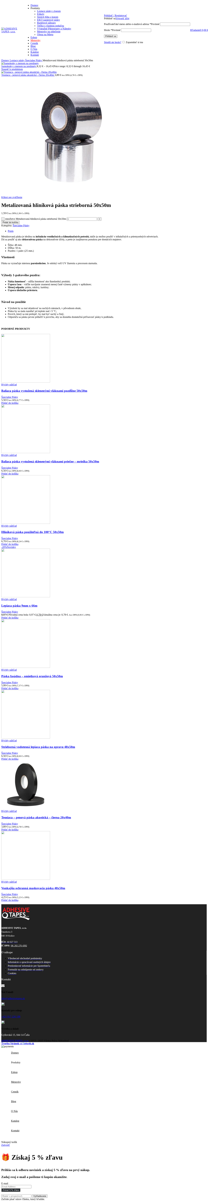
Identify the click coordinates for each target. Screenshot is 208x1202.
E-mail (4, 1183)
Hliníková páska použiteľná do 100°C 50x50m (32, 532)
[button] (9, 403)
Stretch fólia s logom (47, 17)
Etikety (40, 14)
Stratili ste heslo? (112, 42)
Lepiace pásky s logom (49, 11)
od (17, 1043)
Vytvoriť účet (122, 18)
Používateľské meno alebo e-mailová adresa (131, 24)
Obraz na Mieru (45, 34)
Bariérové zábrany (46, 22)
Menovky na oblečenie (48, 31)
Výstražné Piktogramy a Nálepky (54, 28)
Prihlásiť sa (110, 36)
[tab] (107, 231)
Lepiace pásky (17, 60)
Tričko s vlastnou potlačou (50, 25)
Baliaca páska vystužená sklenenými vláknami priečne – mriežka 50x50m (50, 461)
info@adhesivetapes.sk (13, 998)
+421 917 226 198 (10, 1016)
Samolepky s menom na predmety (19, 66)
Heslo (112, 30)
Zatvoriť (5, 1145)
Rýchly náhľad (9, 384)
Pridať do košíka (10, 222)
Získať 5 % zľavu (11, 1190)
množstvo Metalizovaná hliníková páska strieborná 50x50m (35, 218)
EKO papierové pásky (48, 19)
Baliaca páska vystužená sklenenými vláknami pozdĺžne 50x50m (44, 390)
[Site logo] (11, 31)
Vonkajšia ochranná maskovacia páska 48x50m (33, 888)
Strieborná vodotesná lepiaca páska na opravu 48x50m (38, 747)
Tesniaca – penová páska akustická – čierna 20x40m (36, 817)
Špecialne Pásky (34, 60)
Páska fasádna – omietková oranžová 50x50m (32, 676)
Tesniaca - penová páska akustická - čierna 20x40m (28, 75)
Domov (5, 60)
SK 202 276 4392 (19, 945)
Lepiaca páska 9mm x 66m (19, 605)
